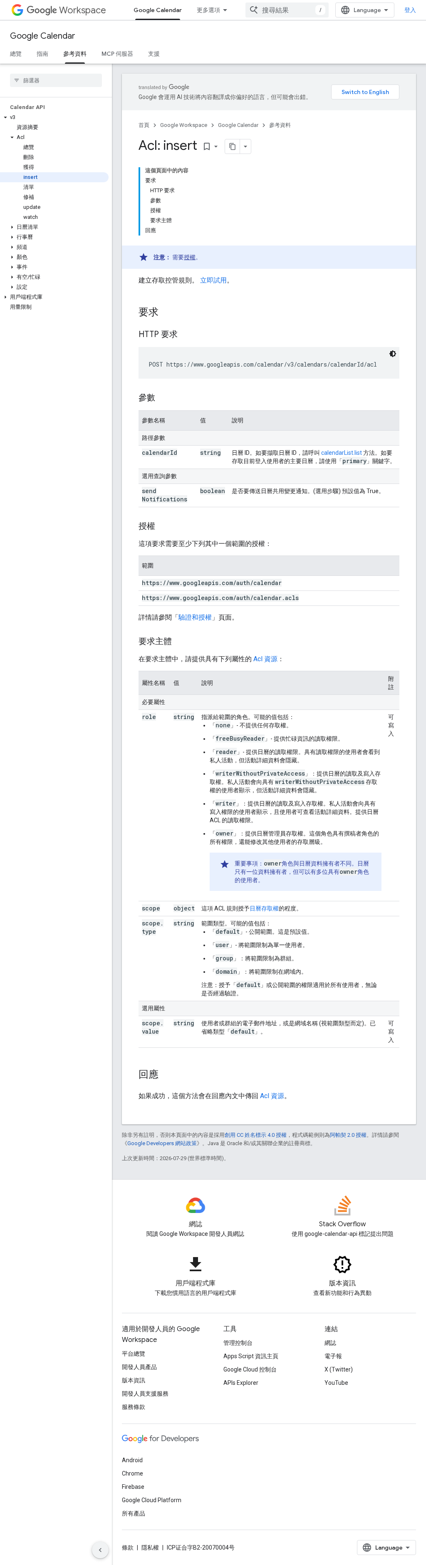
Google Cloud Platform (151, 1500)
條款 (128, 1547)
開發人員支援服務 (145, 1393)
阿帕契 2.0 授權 (348, 1135)
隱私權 (150, 1547)
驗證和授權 (195, 617)
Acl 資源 (265, 659)
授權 (190, 257)
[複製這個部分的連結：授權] (163, 527)
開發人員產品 (139, 1367)
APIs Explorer (240, 1382)
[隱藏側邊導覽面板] (100, 1550)
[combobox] (287, 9)
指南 (42, 53)
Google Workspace (183, 125)
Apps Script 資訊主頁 (250, 1356)
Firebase (133, 1486)
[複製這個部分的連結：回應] (167, 1075)
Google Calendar (158, 10)
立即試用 (213, 280)
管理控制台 (238, 1342)
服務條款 (133, 1407)
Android (132, 1460)
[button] (54, 117)
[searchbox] (56, 80)
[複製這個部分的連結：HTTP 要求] (186, 335)
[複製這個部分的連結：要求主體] (180, 642)
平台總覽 (133, 1353)
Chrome (132, 1473)
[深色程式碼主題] (392, 353)
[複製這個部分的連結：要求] (167, 313)
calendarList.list (341, 452)
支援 (154, 53)
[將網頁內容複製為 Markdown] (232, 146)
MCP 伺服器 (117, 53)
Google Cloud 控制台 (250, 1369)
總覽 (16, 53)
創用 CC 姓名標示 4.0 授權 (256, 1135)
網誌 (330, 1342)
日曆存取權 (264, 908)
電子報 (333, 1356)
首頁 (144, 125)
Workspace (82, 10)
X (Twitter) (338, 1369)
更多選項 (208, 10)
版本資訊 (133, 1380)
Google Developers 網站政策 (162, 1143)
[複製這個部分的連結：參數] (163, 398)
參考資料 (75, 53)
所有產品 (133, 1513)
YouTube (336, 1382)
